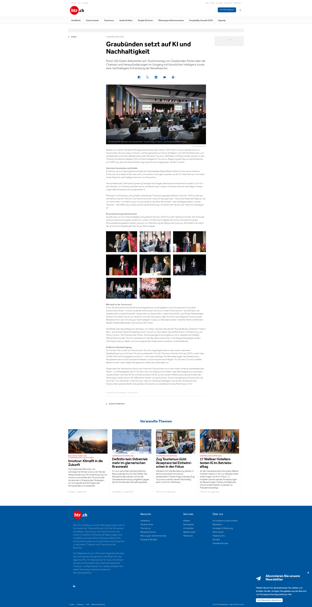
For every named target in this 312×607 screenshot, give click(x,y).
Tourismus (109, 20)
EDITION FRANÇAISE (227, 10)
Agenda (222, 20)
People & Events (145, 20)
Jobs (78, 3)
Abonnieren (218, 532)
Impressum (80, 604)
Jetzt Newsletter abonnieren (269, 600)
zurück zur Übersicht (116, 404)
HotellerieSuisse (220, 543)
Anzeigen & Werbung (223, 528)
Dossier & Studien (148, 539)
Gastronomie (92, 20)
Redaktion (217, 524)
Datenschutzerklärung (98, 604)
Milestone (188, 536)
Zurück (73, 37)
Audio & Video (126, 20)
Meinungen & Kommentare (171, 20)
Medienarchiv (237, 3)
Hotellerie (76, 20)
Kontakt (216, 539)
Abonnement (228, 3)
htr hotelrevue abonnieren (225, 520)
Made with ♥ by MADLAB (236, 604)
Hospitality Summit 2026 (201, 20)
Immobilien (85, 3)
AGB (87, 604)
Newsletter (219, 3)
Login (207, 3)
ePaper (212, 3)
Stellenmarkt (189, 532)
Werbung (73, 3)
